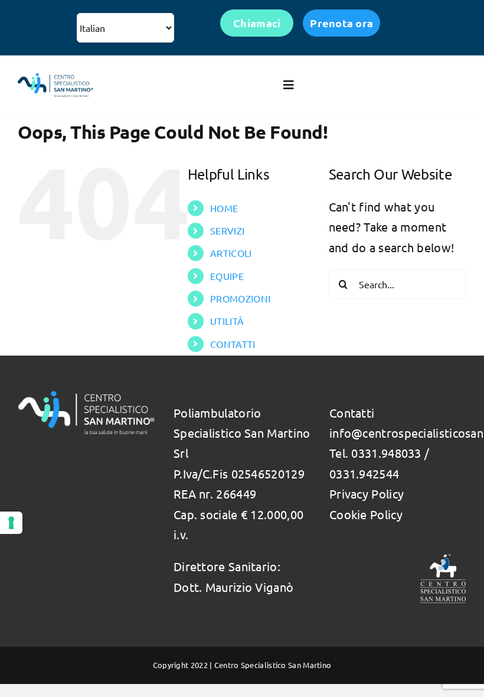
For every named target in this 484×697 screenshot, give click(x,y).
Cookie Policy (366, 514)
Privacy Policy (366, 493)
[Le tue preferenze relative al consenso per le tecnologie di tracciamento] (11, 523)
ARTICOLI (230, 253)
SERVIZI (227, 230)
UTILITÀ (227, 321)
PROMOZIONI (240, 298)
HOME (224, 208)
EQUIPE (227, 276)
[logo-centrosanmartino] (55, 78)
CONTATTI (232, 344)
